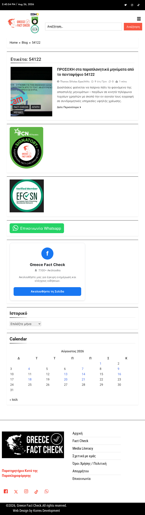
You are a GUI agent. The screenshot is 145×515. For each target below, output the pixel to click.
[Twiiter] (125, 5)
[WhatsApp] (46, 492)
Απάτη (35, 107)
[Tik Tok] (138, 5)
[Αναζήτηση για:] (83, 27)
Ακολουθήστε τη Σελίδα (47, 291)
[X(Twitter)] (16, 492)
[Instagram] (132, 5)
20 (65, 379)
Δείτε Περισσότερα (68, 107)
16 (119, 374)
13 (65, 374)
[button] (139, 18)
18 (30, 379)
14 (83, 374)
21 (83, 379)
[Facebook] (119, 5)
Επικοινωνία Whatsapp (40, 228)
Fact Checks (21, 107)
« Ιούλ (14, 399)
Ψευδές (18, 112)
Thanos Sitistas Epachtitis (74, 81)
